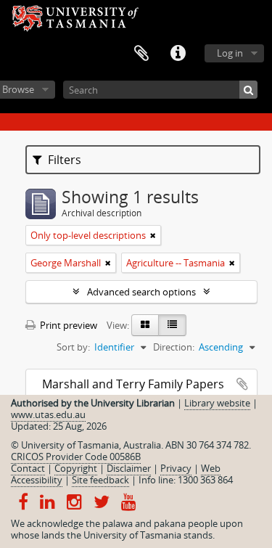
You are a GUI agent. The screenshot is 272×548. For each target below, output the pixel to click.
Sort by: (73, 346)
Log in (230, 53)
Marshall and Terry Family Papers (133, 384)
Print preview (67, 325)
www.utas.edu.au (48, 414)
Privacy (175, 468)
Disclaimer (129, 468)
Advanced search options (141, 291)
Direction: (173, 346)
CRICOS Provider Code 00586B (76, 456)
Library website (217, 402)
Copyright (75, 468)
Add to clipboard (242, 384)
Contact (28, 468)
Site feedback (100, 479)
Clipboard (141, 54)
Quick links (178, 54)
